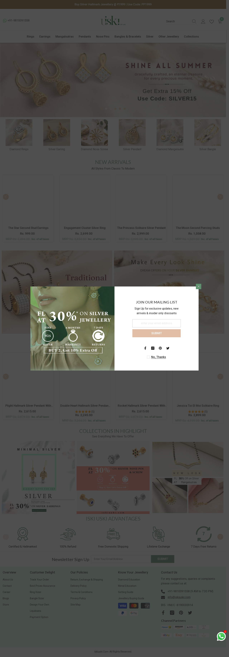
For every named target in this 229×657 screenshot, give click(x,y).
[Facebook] (145, 348)
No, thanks (158, 357)
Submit (156, 333)
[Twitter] (168, 348)
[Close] (198, 286)
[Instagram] (153, 348)
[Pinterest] (160, 348)
